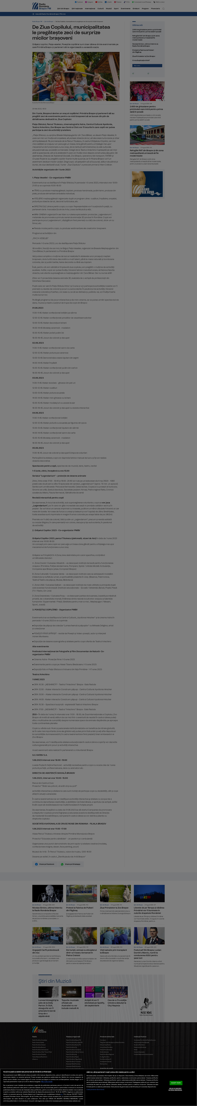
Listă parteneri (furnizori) (95, 1089)
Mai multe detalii (46, 1081)
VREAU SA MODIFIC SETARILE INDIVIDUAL (175, 1089)
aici (62, 1094)
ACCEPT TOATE (176, 1083)
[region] (98, 1087)
